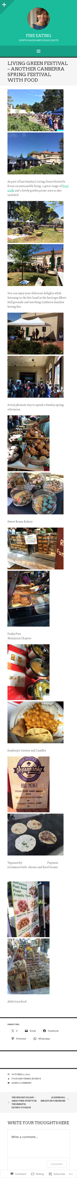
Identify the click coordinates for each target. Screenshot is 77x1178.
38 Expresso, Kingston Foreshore (53, 1099)
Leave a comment (22, 1082)
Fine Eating (38, 35)
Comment (56, 1164)
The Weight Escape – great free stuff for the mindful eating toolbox (24, 1102)
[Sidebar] (3, 3)
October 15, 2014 (21, 1074)
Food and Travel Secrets (26, 1078)
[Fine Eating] (38, 18)
